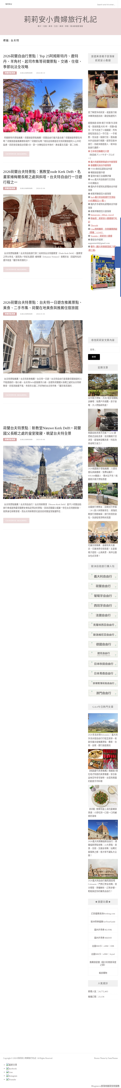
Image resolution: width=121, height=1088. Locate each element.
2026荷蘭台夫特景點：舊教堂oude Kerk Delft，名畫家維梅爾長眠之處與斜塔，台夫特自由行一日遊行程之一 (42, 177)
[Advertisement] (60, 291)
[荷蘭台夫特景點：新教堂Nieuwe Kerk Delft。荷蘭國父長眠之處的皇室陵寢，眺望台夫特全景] (43, 472)
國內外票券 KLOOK (103, 930)
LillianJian (26, 73)
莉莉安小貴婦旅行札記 (60, 20)
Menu (9, 4)
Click (118, 257)
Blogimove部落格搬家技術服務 (105, 1086)
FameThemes (113, 1058)
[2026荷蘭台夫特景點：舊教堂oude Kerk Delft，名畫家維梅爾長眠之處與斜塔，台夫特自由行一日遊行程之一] (43, 221)
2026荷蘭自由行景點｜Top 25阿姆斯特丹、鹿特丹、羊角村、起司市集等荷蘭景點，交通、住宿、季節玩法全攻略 (42, 61)
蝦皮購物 (103, 973)
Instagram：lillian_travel (102, 215)
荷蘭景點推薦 (10, 73)
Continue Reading (16, 154)
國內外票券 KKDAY (103, 938)
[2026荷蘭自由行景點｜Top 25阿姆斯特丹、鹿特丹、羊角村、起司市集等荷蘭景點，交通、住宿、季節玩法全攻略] (43, 105)
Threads (94, 225)
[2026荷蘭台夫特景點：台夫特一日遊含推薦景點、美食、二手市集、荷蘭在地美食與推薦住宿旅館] (43, 346)
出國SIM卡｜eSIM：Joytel (103, 954)
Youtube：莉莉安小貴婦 (101, 236)
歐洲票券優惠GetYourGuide (103, 921)
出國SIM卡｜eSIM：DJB (103, 946)
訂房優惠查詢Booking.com (103, 913)
